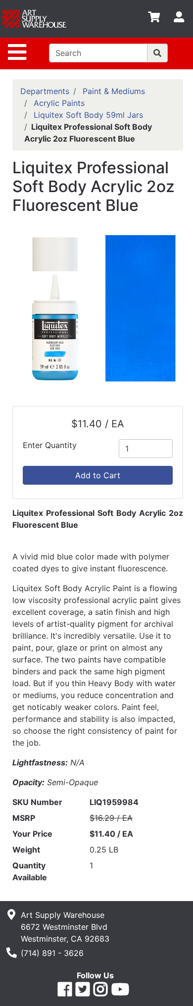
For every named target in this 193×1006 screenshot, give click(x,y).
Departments (44, 91)
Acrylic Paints (59, 103)
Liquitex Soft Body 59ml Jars (88, 115)
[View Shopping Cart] (154, 19)
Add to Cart (97, 475)
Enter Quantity (50, 445)
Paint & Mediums (114, 91)
